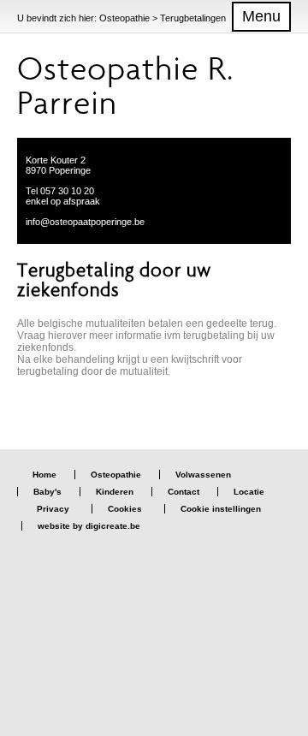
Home (44, 474)
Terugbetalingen (193, 18)
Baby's (47, 491)
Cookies (125, 508)
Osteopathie (116, 474)
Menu (261, 16)
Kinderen (114, 491)
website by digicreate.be (89, 526)
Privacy (53, 508)
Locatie (249, 491)
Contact (183, 491)
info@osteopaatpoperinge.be (85, 222)
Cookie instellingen (221, 508)
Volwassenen (203, 474)
